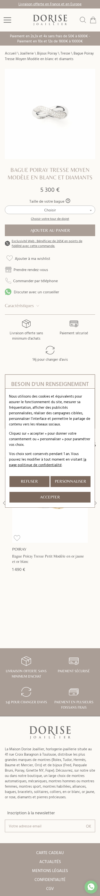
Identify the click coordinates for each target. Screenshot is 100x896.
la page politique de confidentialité (47, 462)
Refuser (29, 481)
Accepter (50, 497)
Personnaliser (70, 481)
